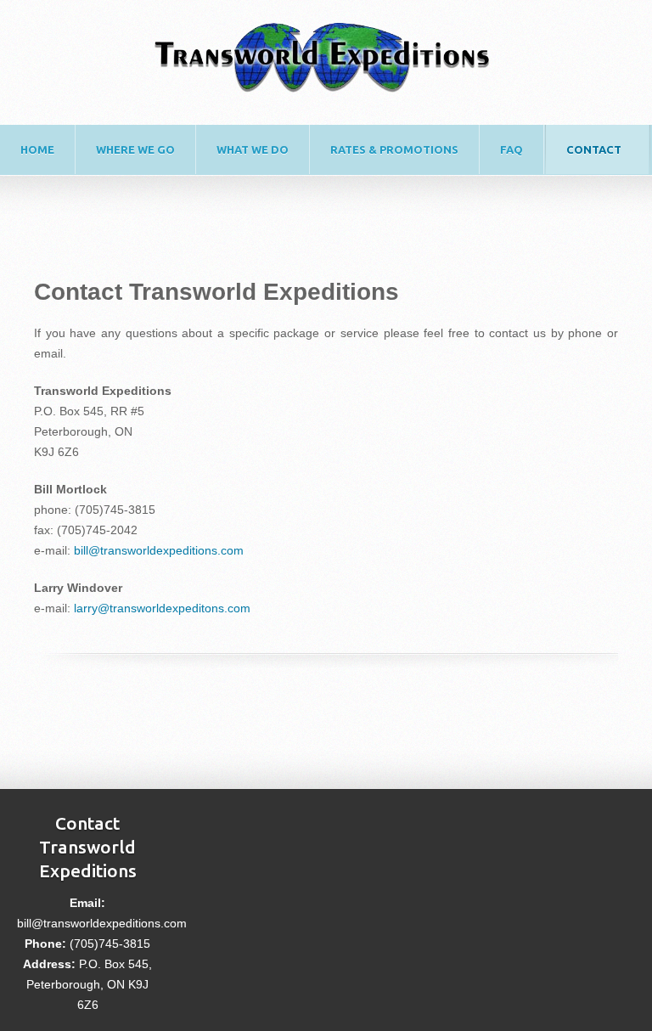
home (37, 149)
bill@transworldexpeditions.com (159, 550)
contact (593, 149)
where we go (135, 149)
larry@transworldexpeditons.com (162, 608)
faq (511, 149)
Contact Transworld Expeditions (88, 847)
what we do (252, 149)
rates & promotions (394, 149)
